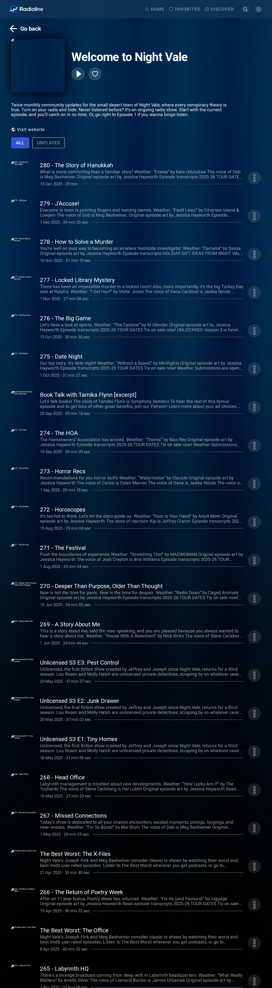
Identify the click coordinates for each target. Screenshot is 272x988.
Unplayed (48, 142)
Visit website (31, 129)
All (20, 142)
